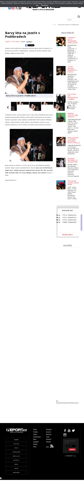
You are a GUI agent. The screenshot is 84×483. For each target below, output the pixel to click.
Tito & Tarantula (69, 215)
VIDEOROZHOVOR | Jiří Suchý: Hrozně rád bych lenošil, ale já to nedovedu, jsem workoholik (74, 149)
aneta (16, 468)
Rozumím (44, 5)
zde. (37, 5)
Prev (8, 107)
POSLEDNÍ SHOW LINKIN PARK (73, 182)
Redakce (49, 429)
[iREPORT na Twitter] (73, 430)
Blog (34, 439)
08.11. (58, 220)
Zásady (48, 441)
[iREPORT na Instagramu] (19, 8)
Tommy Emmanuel (69, 222)
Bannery (49, 434)
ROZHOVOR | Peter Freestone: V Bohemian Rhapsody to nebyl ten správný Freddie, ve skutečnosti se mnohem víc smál (73, 54)
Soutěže (36, 441)
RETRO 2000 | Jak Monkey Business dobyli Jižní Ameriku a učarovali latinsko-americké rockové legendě (73, 170)
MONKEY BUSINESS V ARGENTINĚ (73, 160)
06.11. (58, 217)
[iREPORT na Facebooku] (9, 8)
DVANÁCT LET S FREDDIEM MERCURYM (73, 40)
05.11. (58, 215)
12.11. (58, 222)
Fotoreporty (37, 436)
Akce (34, 446)
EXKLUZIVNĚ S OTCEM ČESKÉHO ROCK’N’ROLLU (74, 140)
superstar (16, 452)
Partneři (48, 439)
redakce (29, 42)
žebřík (16, 439)
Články (35, 432)
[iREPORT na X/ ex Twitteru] (16, 8)
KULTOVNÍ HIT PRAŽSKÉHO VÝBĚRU (73, 96)
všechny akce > (67, 234)
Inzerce (48, 432)
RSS (47, 447)
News (35, 429)
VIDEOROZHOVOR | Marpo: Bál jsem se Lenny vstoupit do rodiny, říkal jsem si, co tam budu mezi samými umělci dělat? (74, 126)
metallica (16, 456)
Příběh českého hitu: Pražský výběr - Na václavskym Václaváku (73, 105)
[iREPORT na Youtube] (12, 8)
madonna (16, 472)
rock (16, 448)
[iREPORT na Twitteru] (69, 430)
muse (16, 464)
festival (16, 443)
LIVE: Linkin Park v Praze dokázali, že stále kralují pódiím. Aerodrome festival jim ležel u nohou (72, 192)
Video (35, 434)
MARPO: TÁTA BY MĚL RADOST (73, 115)
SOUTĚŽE (67, 246)
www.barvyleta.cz (10, 180)
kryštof (16, 460)
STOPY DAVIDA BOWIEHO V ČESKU (72, 69)
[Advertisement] (42, 412)
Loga (47, 436)
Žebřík (35, 444)
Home (54, 25)
